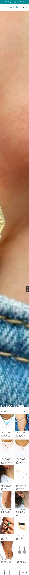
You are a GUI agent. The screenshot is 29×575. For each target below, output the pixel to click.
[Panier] (27, 7)
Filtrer (4, 411)
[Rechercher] (5, 7)
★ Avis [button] (27, 289)
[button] (24, 572)
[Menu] (2, 7)
